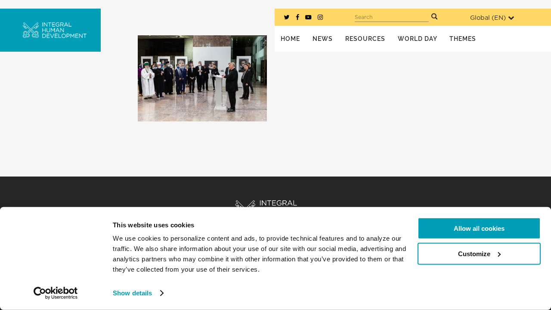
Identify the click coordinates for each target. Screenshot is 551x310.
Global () (488, 18)
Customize (474, 253)
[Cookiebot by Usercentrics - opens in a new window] (55, 293)
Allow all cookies (479, 228)
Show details (132, 293)
